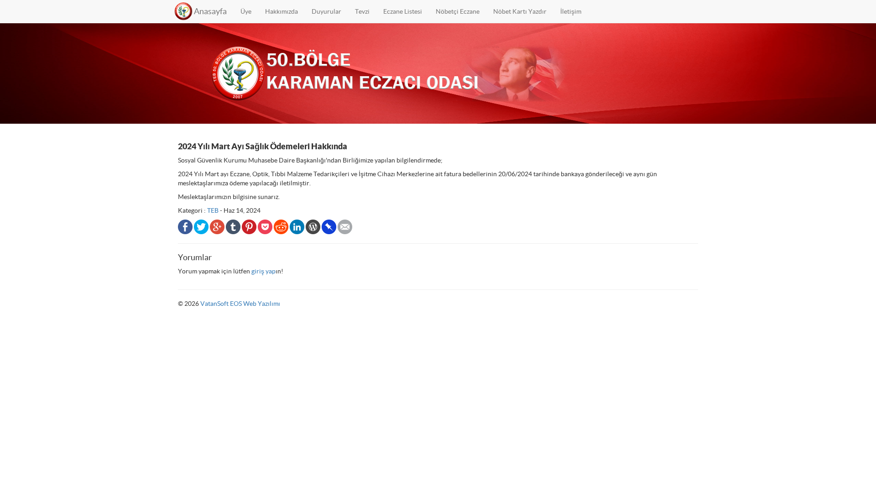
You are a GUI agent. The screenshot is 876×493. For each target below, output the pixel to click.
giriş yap (263, 271)
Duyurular (326, 11)
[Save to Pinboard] (329, 226)
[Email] (345, 226)
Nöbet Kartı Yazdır (520, 11)
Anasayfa (210, 11)
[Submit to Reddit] (281, 226)
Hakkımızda (281, 11)
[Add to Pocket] (265, 226)
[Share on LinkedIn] (297, 226)
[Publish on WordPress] (313, 226)
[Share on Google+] (217, 226)
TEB (213, 210)
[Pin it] (249, 226)
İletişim (570, 11)
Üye (245, 11)
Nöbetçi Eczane (458, 11)
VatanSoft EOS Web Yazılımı (240, 303)
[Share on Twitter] (201, 226)
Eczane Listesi (402, 11)
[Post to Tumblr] (233, 226)
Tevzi (362, 11)
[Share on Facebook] (185, 226)
